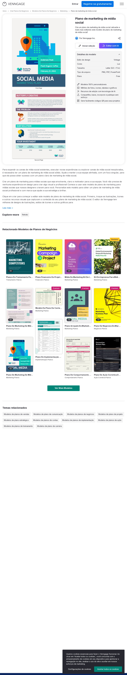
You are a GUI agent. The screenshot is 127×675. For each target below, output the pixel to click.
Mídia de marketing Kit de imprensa (78, 277)
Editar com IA (112, 45)
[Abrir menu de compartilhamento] (119, 38)
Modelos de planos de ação (109, 420)
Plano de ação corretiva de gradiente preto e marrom (107, 375)
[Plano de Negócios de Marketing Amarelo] (107, 305)
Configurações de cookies (79, 669)
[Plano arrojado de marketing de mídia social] (78, 305)
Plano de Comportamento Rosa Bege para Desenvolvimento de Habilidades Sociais (78, 375)
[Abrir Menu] (122, 4)
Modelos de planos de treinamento (18, 426)
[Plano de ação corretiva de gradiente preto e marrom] (107, 354)
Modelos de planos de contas (45, 420)
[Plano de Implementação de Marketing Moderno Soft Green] (48, 336)
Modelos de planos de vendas (16, 414)
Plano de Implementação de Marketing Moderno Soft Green (48, 357)
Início (5, 11)
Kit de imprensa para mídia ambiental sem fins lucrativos (107, 277)
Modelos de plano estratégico (16, 420)
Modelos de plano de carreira (49, 426)
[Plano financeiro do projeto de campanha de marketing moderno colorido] (48, 256)
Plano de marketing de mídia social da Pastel (19, 326)
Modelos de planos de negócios (80, 414)
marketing (63, 11)
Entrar (75, 4)
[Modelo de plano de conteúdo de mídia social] (48, 296)
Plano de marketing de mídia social (19, 375)
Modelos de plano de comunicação (48, 414)
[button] (86, 45)
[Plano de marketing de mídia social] (19, 354)
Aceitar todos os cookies (108, 669)
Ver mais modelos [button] (63, 388)
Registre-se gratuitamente (97, 4)
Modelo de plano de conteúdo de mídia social (48, 308)
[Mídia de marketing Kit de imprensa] (78, 256)
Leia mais (7, 208)
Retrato (25, 215)
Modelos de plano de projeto (110, 414)
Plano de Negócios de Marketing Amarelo (107, 326)
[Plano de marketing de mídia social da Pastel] (19, 305)
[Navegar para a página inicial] (13, 4)
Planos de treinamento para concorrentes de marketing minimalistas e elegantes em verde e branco (19, 277)
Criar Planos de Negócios (19, 11)
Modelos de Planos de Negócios (44, 11)
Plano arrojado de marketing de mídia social (78, 326)
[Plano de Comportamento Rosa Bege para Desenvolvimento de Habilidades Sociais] (78, 354)
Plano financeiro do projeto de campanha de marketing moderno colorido (48, 277)
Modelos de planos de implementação (78, 420)
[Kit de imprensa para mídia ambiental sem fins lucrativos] (107, 256)
